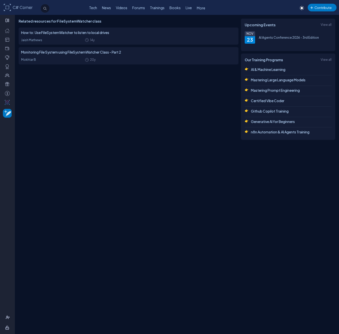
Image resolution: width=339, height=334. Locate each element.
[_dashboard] (8, 39)
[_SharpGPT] (8, 102)
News (106, 7)
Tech (93, 7)
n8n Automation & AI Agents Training (280, 132)
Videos (121, 7)
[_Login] (8, 327)
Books (175, 7)
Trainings (157, 7)
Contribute (323, 7)
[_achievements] (8, 66)
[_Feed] (8, 30)
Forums (138, 7)
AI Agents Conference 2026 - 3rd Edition (289, 37)
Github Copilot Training (270, 111)
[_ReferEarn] (8, 84)
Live (189, 7)
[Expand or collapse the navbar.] (8, 20)
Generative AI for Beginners (273, 121)
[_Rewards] (8, 93)
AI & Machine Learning (268, 69)
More (201, 8)
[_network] (8, 75)
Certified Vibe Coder (267, 100)
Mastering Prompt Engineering (275, 90)
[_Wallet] (8, 48)
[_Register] (8, 317)
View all (326, 25)
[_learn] (8, 57)
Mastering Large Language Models (278, 80)
